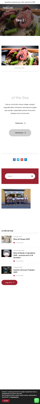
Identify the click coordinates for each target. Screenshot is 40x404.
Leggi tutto (8, 282)
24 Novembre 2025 (18, 250)
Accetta (6, 401)
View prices (19, 133)
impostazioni (14, 397)
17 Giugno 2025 (17, 267)
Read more (19, 123)
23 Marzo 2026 (17, 236)
